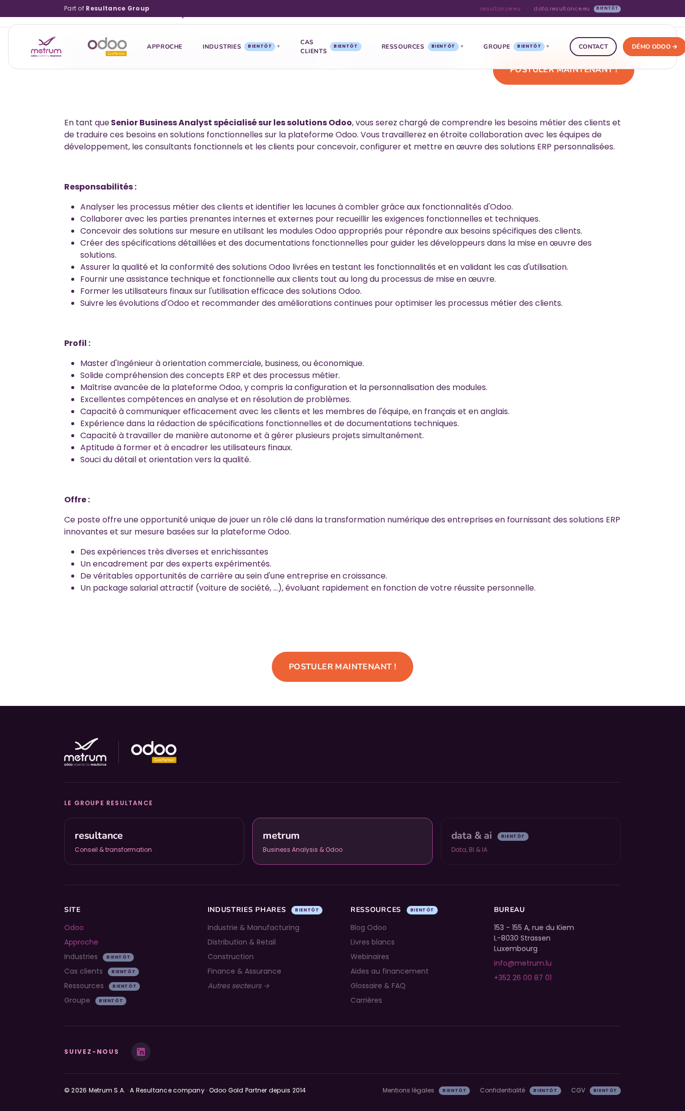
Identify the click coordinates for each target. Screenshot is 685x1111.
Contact (593, 47)
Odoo (74, 927)
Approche (165, 47)
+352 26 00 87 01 (523, 978)
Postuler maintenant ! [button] (563, 69)
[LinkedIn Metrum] (140, 1051)
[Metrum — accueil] (46, 47)
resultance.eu (500, 9)
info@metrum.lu (523, 963)
